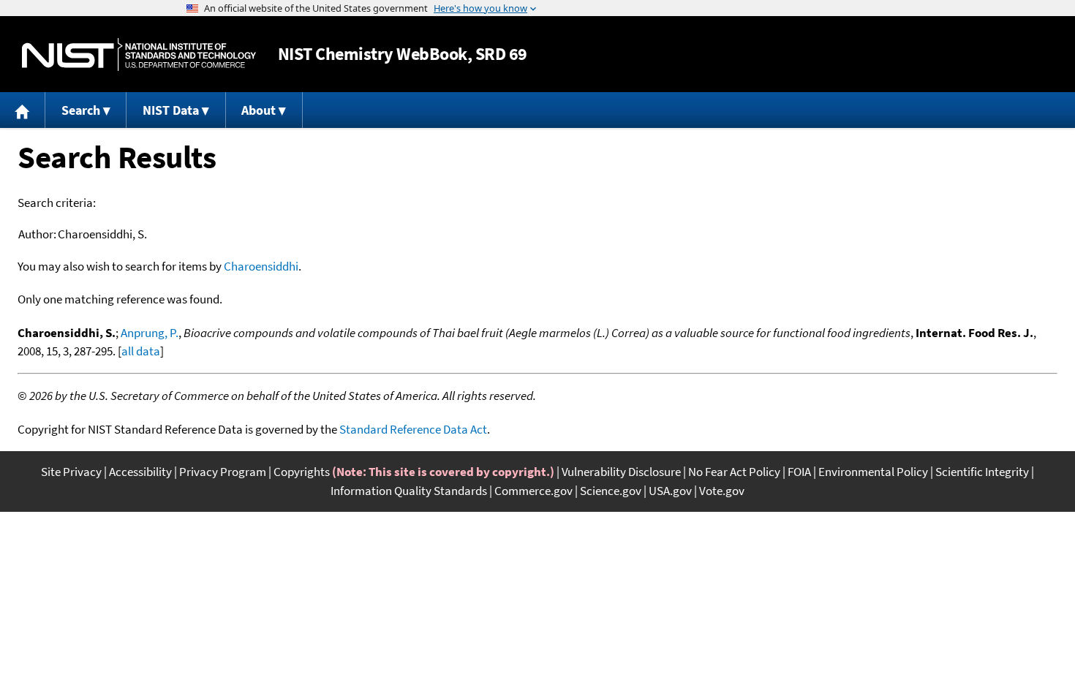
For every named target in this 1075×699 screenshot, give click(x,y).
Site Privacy (71, 472)
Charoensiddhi (261, 266)
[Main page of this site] (22, 110)
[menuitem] (22, 110)
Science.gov (610, 491)
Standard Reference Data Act (413, 429)
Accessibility (140, 472)
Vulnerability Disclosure (621, 472)
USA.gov (670, 491)
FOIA (799, 472)
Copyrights (302, 472)
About (258, 110)
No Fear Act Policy (734, 472)
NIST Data (171, 110)
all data (140, 351)
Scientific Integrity (982, 472)
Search (80, 110)
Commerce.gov (533, 491)
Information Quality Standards (409, 491)
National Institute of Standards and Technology (139, 54)
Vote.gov (721, 491)
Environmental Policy (873, 472)
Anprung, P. (149, 333)
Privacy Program (222, 472)
